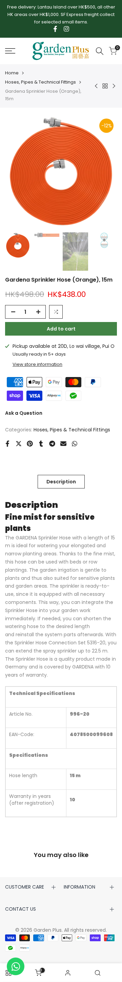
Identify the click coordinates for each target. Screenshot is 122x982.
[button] (56, 312)
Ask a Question (23, 413)
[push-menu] (10, 51)
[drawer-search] (99, 51)
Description (61, 481)
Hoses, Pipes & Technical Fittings (40, 82)
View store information (37, 364)
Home (12, 73)
